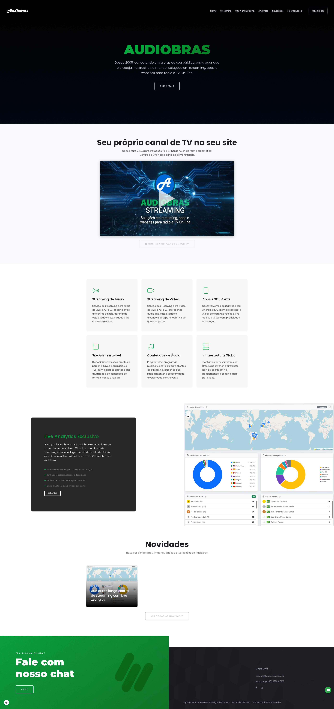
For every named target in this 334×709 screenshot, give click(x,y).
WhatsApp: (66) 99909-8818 (270, 681)
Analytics (263, 10)
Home (213, 10)
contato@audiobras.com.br (270, 676)
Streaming (225, 10)
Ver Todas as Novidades (167, 616)
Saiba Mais (167, 86)
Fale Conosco (294, 10)
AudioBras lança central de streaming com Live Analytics (110, 595)
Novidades (278, 10)
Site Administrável (245, 10)
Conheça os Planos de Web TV (168, 243)
